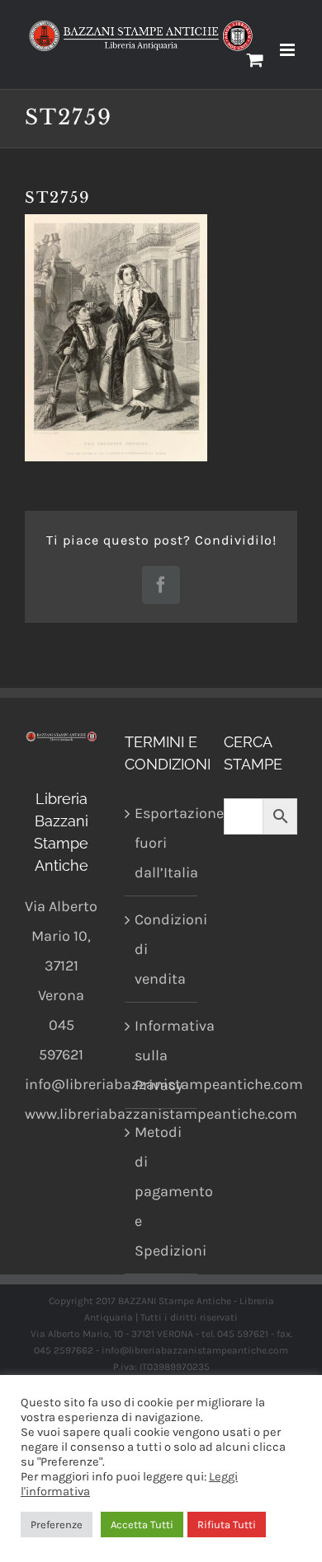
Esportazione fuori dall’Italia (162, 843)
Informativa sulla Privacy (162, 1055)
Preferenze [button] (57, 1524)
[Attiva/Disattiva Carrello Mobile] (255, 59)
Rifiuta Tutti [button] (226, 1524)
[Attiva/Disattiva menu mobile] (288, 49)
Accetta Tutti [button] (142, 1524)
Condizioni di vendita (162, 949)
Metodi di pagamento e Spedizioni (162, 1191)
